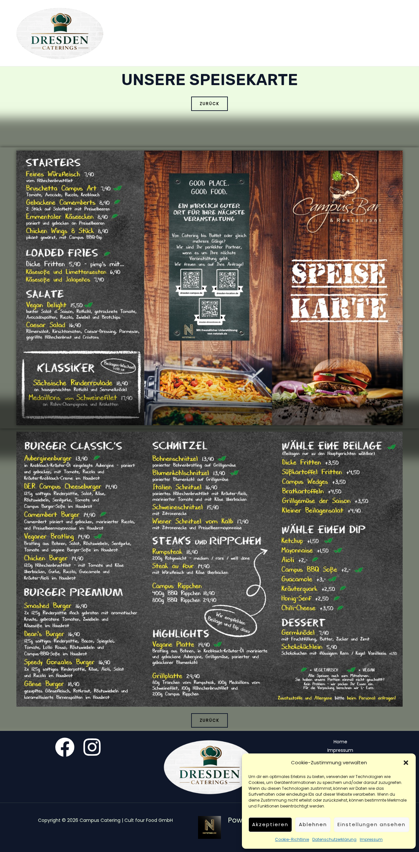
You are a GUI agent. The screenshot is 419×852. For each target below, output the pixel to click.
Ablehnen (313, 824)
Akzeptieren (270, 824)
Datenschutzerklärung (334, 839)
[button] (406, 762)
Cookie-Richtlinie (292, 839)
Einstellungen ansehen (371, 824)
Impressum (371, 839)
